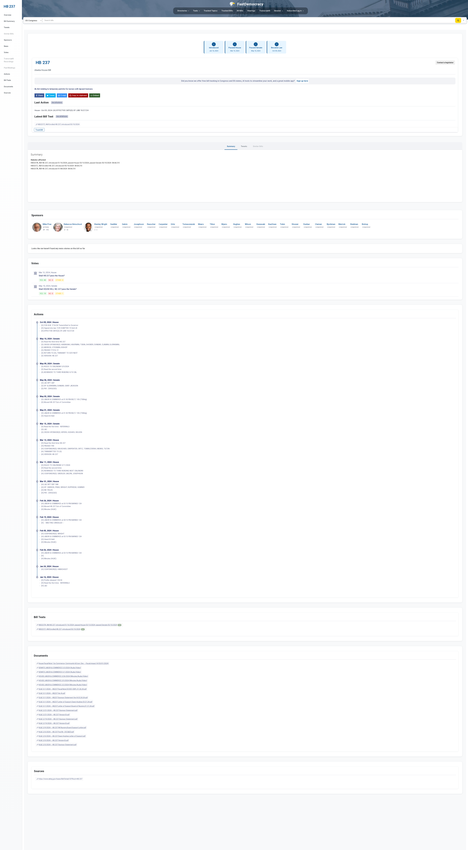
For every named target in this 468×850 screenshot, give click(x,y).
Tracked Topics (210, 11)
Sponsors (8, 40)
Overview (7, 15)
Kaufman (272, 224)
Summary (231, 146)
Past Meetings (9, 68)
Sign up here (302, 81)
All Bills (240, 11)
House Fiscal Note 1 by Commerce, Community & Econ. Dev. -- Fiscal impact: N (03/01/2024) (74, 663)
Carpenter (163, 224)
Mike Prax (47, 224)
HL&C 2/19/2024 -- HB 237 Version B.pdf (54, 723)
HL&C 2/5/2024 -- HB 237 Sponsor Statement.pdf (58, 745)
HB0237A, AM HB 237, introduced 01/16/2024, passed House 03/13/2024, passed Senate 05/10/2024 (80, 625)
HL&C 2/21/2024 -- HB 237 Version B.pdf (54, 715)
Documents (8, 87)
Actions (7, 74)
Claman (318, 224)
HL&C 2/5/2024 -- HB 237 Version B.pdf (54, 740)
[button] (463, 20)
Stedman (354, 224)
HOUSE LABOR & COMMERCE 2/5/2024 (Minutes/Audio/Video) (63, 680)
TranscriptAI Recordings (9, 60)
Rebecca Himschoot (73, 224)
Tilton (212, 224)
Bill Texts (7, 80)
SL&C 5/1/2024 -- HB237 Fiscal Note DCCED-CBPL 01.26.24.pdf (63, 689)
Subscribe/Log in (294, 11)
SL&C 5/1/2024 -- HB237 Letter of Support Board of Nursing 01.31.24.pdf (66, 706)
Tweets (7, 27)
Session (277, 11)
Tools (195, 11)
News (6, 46)
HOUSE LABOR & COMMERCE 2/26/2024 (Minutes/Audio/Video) (63, 676)
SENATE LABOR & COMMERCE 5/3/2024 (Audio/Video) (60, 668)
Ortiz (173, 224)
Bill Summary (9, 21)
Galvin (124, 224)
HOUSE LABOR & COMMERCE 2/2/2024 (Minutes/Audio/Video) (63, 685)
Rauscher (151, 224)
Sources (7, 93)
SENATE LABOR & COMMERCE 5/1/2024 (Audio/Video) (60, 672)
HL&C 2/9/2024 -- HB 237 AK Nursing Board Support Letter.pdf (62, 728)
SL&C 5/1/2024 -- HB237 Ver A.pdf (52, 693)
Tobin (282, 224)
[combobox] (33, 20)
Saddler (113, 224)
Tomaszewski (188, 224)
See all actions (57, 102)
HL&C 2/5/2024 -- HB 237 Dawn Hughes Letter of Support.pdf (62, 736)
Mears (201, 224)
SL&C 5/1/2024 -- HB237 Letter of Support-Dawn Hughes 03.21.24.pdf (65, 702)
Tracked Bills (227, 11)
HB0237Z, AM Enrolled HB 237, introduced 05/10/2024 (58, 124)
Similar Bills (9, 34)
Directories (182, 11)
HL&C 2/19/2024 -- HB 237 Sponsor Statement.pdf (58, 719)
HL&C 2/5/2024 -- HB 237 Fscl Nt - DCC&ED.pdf (56, 732)
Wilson (248, 224)
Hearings (251, 11)
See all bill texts (61, 116)
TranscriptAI (264, 11)
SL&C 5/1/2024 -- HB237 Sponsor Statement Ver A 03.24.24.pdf (63, 698)
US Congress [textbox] (31, 20)
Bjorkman (331, 224)
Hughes (236, 224)
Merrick (341, 224)
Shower (295, 224)
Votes (6, 52)
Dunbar (306, 224)
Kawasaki (261, 224)
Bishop (365, 224)
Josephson (139, 224)
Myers (224, 224)
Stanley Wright (100, 224)
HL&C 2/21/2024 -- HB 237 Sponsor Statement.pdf (58, 710)
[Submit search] (458, 20)
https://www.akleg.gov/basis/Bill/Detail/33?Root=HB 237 (60, 779)
